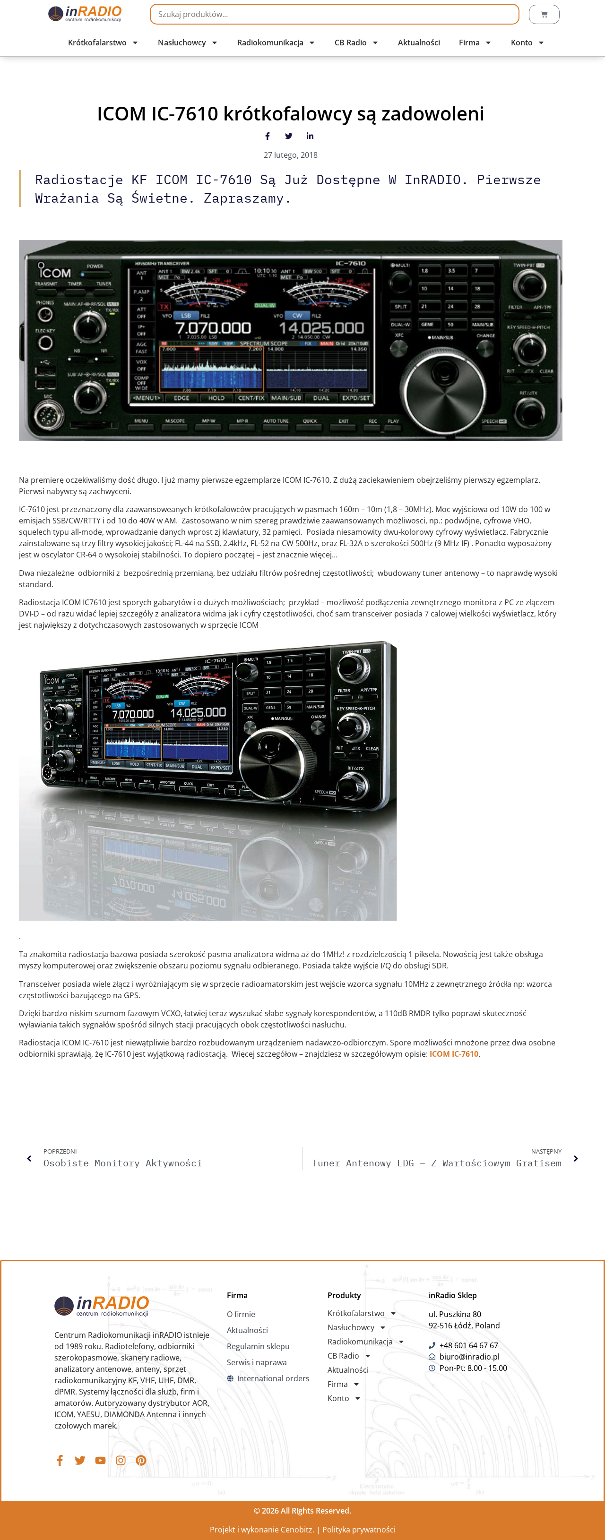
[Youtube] (100, 1460)
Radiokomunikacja (270, 42)
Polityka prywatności (359, 1529)
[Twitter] (80, 1460)
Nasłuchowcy (182, 42)
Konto (522, 42)
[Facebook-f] (59, 1460)
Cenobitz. (297, 1529)
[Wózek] (544, 14)
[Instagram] (120, 1460)
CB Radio (351, 42)
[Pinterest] (141, 1460)
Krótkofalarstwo (97, 42)
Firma (469, 42)
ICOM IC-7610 (454, 1054)
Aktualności (419, 42)
